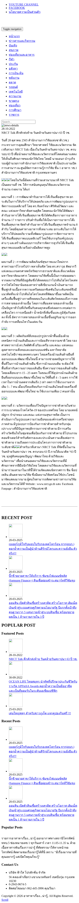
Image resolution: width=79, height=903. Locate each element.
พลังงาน (14, 77)
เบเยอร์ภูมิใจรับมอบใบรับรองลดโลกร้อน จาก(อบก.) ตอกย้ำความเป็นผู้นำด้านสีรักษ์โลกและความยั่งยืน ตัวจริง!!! (43, 549)
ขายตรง (14, 100)
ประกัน (13, 63)
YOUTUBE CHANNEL (24, 4)
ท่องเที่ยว (14, 105)
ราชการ (14, 114)
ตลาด (12, 82)
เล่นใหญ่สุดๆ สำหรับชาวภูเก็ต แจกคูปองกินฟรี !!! (40, 713)
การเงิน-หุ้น (16, 73)
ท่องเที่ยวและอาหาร (22, 54)
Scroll (4, 899)
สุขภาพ (13, 50)
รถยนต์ (13, 87)
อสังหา (13, 68)
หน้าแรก (14, 36)
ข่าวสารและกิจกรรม (22, 40)
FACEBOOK (17, 7)
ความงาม (15, 96)
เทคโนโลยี (16, 91)
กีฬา (11, 59)
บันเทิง (13, 45)
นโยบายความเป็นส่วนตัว (24, 11)
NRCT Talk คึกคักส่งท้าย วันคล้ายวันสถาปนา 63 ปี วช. (43, 659)
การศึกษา (15, 110)
